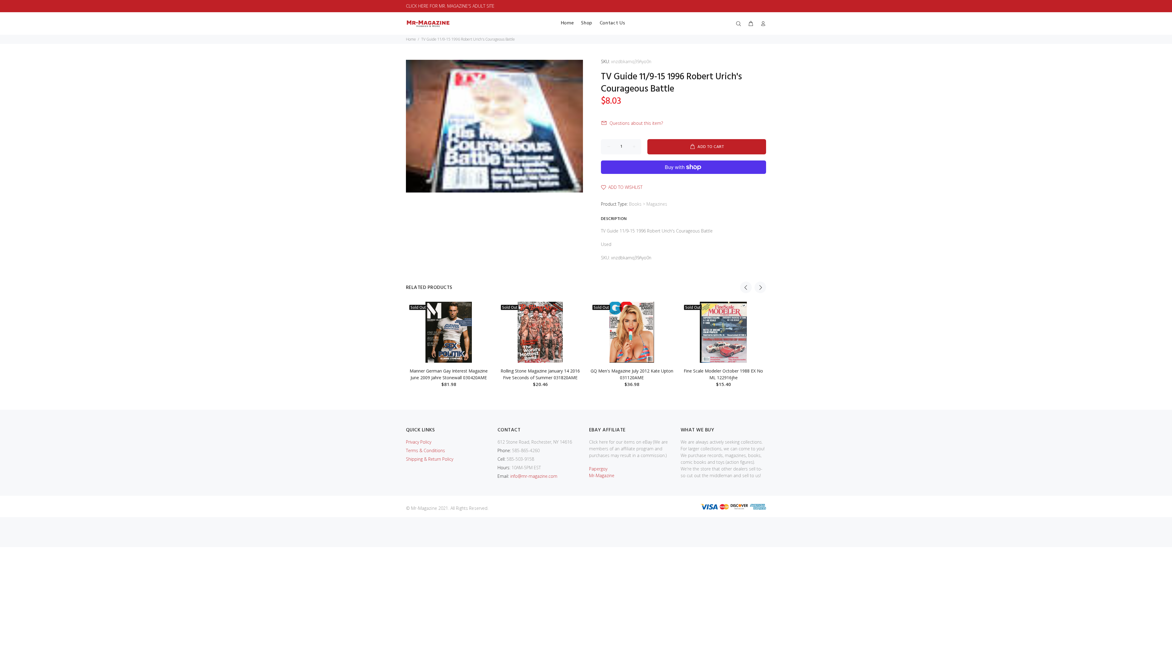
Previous (746, 287)
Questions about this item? (636, 123)
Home (411, 39)
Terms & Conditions (425, 450)
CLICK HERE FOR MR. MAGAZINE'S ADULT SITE (450, 6)
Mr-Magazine (601, 475)
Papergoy (598, 469)
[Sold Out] (448, 332)
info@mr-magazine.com (533, 476)
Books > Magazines (648, 204)
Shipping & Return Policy (429, 459)
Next (760, 287)
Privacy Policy (418, 442)
